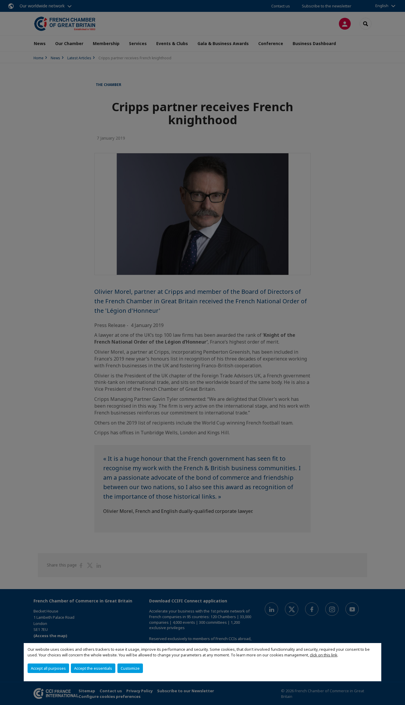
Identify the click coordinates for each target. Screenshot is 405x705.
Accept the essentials (93, 668)
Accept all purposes (48, 668)
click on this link (323, 655)
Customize (130, 668)
